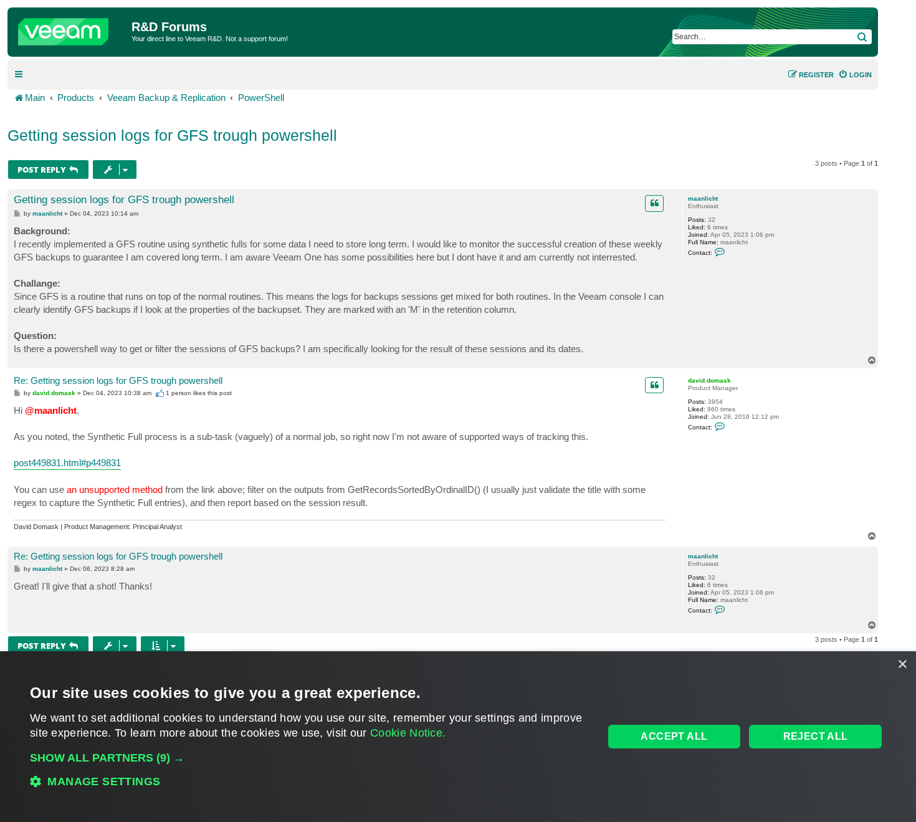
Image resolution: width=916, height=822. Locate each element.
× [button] (902, 664)
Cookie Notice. (408, 733)
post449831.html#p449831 (67, 462)
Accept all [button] (674, 736)
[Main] (71, 29)
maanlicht (703, 198)
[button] (308, 757)
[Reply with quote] (654, 203)
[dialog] (458, 736)
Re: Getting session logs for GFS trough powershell (118, 380)
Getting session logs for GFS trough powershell (172, 135)
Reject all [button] (815, 736)
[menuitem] (855, 74)
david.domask (709, 380)
